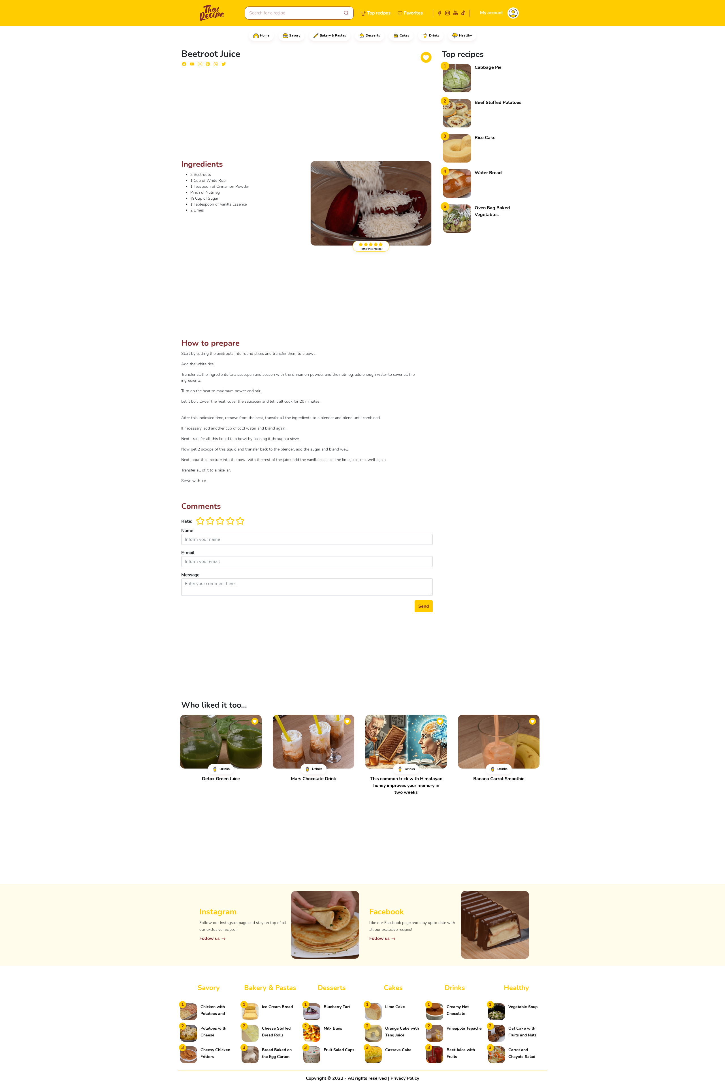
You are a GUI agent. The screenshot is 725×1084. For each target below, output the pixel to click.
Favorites (413, 13)
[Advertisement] (307, 115)
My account (491, 13)
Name (187, 531)
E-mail (188, 553)
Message (190, 575)
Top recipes (379, 13)
